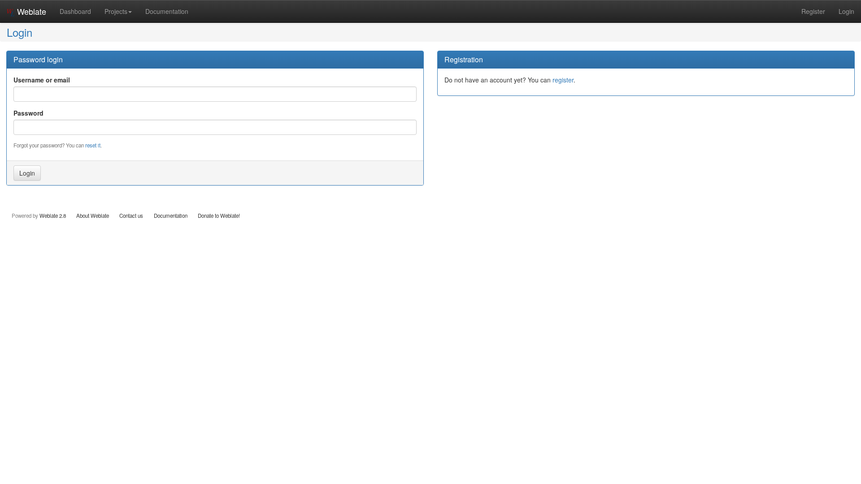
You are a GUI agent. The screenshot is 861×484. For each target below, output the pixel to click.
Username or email (41, 79)
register (563, 79)
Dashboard (75, 11)
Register (813, 11)
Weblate (30, 11)
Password (28, 112)
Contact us (131, 215)
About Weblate (92, 215)
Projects (115, 11)
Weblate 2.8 (52, 215)
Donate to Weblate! (219, 215)
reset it (92, 145)
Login (846, 11)
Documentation (166, 11)
